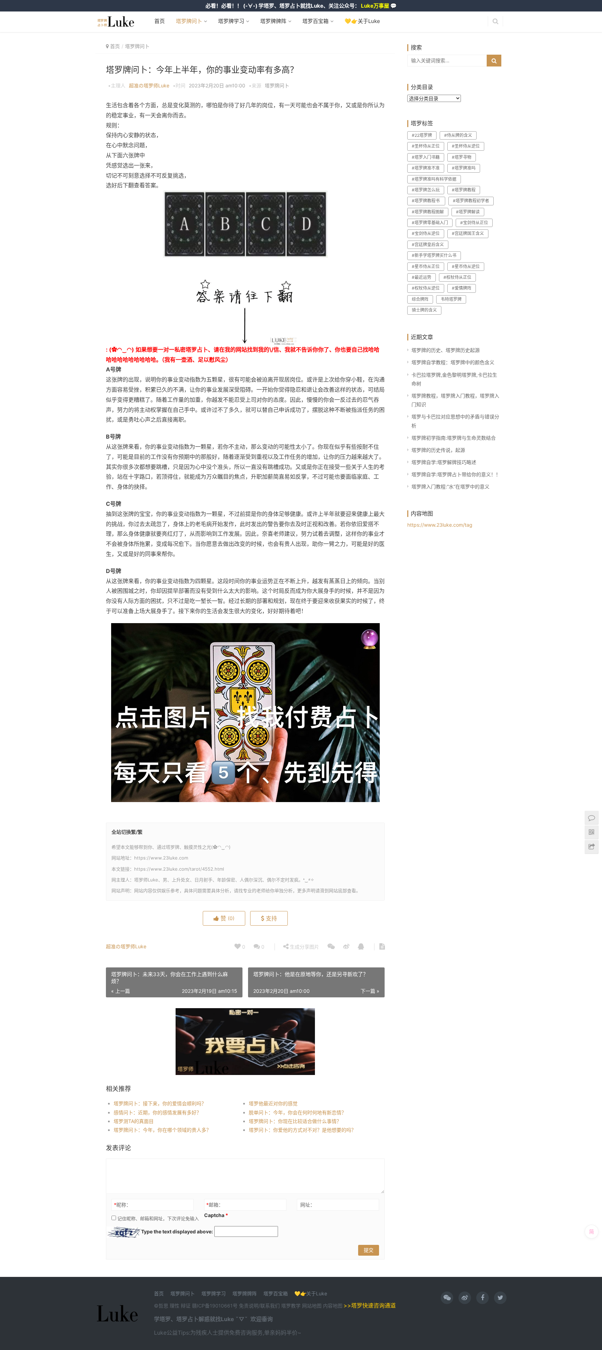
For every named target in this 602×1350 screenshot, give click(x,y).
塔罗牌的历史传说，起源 (438, 450)
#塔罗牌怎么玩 (426, 190)
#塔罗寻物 (461, 157)
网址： (307, 1205)
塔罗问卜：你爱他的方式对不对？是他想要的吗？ (302, 1130)
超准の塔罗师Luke (149, 85)
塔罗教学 (291, 1306)
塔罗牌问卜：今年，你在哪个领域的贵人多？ (162, 1130)
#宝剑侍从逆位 (426, 233)
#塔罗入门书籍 (426, 157)
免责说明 (248, 1306)
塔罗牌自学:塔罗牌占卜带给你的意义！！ (456, 474)
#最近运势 (421, 277)
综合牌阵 (420, 299)
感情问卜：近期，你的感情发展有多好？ (157, 1112)
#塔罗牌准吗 (464, 168)
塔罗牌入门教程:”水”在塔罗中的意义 (450, 486)
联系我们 (270, 1306)
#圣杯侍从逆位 (466, 146)
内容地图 (332, 1306)
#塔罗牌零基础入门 (430, 222)
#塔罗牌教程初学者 (471, 200)
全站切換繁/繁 (126, 832)
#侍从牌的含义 (458, 135)
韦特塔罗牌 (451, 299)
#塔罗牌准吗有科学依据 (434, 179)
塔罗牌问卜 (188, 21)
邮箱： (214, 1205)
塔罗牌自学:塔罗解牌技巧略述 (443, 462)
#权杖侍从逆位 (426, 288)
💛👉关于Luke (361, 21)
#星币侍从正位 (426, 266)
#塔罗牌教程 (464, 190)
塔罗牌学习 (230, 21)
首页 (159, 21)
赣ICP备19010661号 (215, 1306)
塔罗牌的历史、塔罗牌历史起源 (445, 350)
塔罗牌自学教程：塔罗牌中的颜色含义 (452, 362)
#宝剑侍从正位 (474, 222)
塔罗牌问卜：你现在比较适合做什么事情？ (295, 1121)
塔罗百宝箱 (315, 21)
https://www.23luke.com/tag (439, 525)
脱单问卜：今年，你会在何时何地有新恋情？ (297, 1112)
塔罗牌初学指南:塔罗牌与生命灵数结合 (453, 438)
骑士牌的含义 (424, 310)
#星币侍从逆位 (466, 266)
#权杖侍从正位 (457, 277)
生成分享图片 (303, 947)
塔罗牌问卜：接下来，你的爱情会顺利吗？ (160, 1103)
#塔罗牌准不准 (426, 168)
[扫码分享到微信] (331, 947)
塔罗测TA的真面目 (134, 1121)
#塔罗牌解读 (468, 211)
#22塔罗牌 (422, 135)
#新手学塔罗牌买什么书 (434, 255)
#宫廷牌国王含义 (468, 233)
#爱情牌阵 (461, 288)
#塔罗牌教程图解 (428, 211)
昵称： (122, 1205)
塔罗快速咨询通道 (373, 1305)
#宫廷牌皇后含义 (428, 244)
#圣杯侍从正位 (426, 146)
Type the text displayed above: (177, 1231)
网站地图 (312, 1306)
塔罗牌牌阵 (272, 21)
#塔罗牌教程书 (426, 200)
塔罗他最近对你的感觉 (273, 1103)
